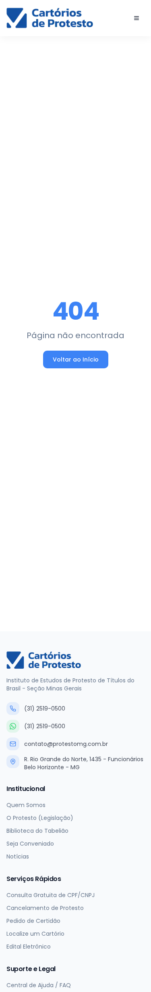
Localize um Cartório (35, 934)
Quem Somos (26, 805)
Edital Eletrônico (28, 947)
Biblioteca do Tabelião (37, 831)
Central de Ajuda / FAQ (38, 985)
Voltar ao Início (76, 359)
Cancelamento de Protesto (45, 908)
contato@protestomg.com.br (66, 744)
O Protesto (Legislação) (39, 818)
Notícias (17, 856)
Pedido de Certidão (33, 921)
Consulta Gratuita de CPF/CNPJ (50, 895)
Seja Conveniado (30, 844)
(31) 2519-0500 (44, 708)
